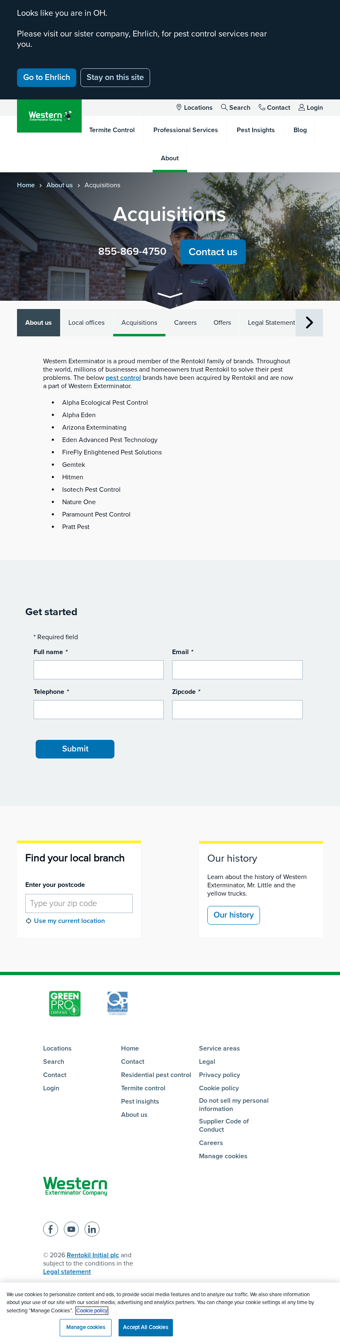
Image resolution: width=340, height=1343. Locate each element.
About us (59, 185)
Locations (198, 108)
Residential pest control (156, 1075)
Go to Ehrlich (46, 77)
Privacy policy (219, 1075)
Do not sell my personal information (234, 1105)
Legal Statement (271, 323)
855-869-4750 (132, 251)
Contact (278, 108)
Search (239, 108)
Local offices (86, 323)
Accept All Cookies (145, 1327)
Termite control (143, 1088)
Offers (222, 323)
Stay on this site (115, 77)
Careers (185, 323)
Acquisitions (139, 323)
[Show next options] (309, 323)
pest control (123, 378)
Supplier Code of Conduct (224, 1125)
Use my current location (69, 921)
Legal (207, 1062)
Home (26, 185)
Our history (232, 858)
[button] (170, 296)
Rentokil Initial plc (93, 1255)
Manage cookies (223, 1156)
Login (315, 108)
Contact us (213, 252)
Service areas (219, 1048)
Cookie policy (219, 1088)
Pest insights (140, 1101)
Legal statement (67, 1272)
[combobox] (79, 903)
